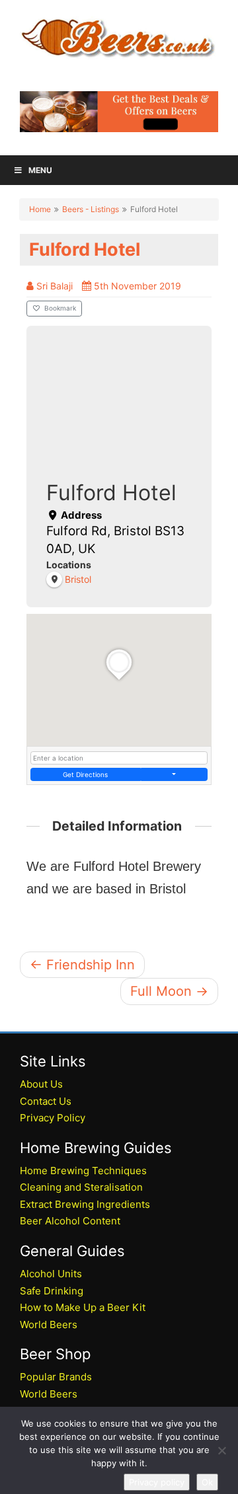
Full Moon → (169, 991)
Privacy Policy (52, 1117)
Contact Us (45, 1101)
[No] (221, 1450)
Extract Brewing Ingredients (85, 1204)
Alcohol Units (51, 1273)
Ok (207, 1482)
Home (40, 209)
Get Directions (85, 774)
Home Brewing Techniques (83, 1170)
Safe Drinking (51, 1291)
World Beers (48, 1324)
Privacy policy (156, 1482)
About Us (41, 1084)
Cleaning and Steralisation (81, 1187)
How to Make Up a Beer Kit (82, 1307)
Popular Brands (56, 1376)
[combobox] (119, 758)
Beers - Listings (90, 209)
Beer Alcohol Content (70, 1220)
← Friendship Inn (82, 965)
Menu (40, 170)
